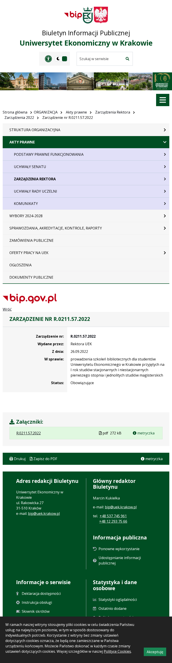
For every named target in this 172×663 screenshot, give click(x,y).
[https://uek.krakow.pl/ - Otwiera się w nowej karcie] (88, 15)
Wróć (7, 309)
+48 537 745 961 (113, 516)
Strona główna (15, 112)
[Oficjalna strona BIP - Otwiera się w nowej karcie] (73, 15)
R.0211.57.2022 (83, 336)
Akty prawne (76, 112)
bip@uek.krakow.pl (44, 513)
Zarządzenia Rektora (112, 112)
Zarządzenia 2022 (19, 117)
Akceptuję (156, 652)
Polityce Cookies (117, 651)
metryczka (145, 433)
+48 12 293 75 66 (113, 521)
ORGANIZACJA (46, 112)
